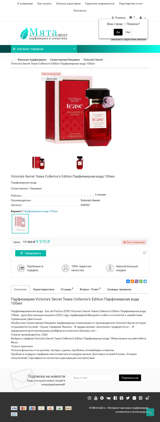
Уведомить (33, 253)
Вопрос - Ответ (90, 289)
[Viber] (136, 281)
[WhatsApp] (141, 281)
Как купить (44, 3)
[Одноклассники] (132, 281)
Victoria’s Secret (93, 59)
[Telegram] (145, 281)
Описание (20, 289)
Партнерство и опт (131, 3)
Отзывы (67, 289)
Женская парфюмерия (32, 59)
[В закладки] (144, 253)
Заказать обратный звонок (128, 39)
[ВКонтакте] (128, 281)
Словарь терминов (119, 289)
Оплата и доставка (68, 3)
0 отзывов (100, 194)
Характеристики (43, 289)
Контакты (80, 10)
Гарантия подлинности (100, 3)
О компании (25, 3)
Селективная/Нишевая (65, 59)
